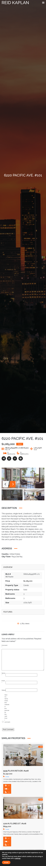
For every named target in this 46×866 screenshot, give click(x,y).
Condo (26, 585)
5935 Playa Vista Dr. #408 (16, 771)
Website (3, 690)
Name (3, 674)
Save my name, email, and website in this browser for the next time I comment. (5, 708)
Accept (6, 862)
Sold (25, 590)
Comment (3, 646)
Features (7, 612)
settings (17, 858)
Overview (8, 567)
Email (3, 681)
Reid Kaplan (15, 2)
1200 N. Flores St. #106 (14, 823)
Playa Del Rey (16, 557)
